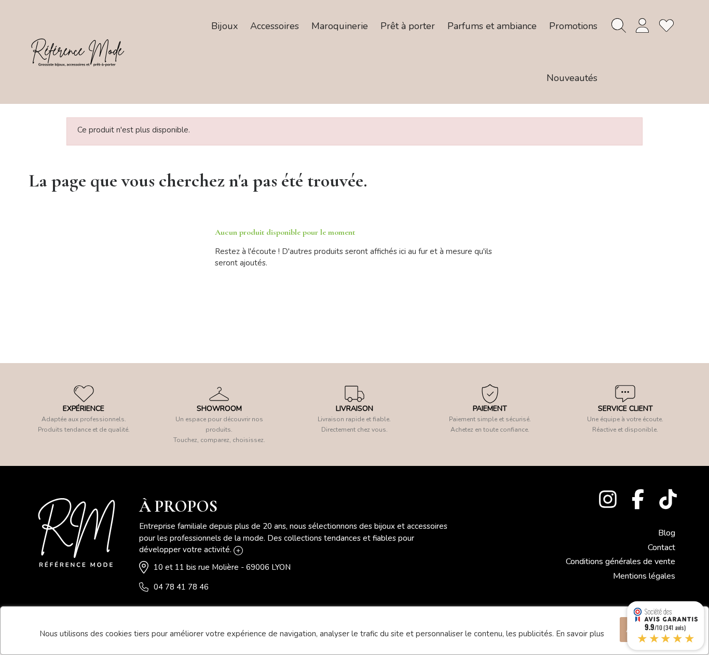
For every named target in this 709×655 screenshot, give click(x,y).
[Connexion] (642, 25)
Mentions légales (644, 576)
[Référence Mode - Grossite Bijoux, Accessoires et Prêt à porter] (78, 52)
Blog (666, 533)
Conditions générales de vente (620, 561)
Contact (661, 547)
